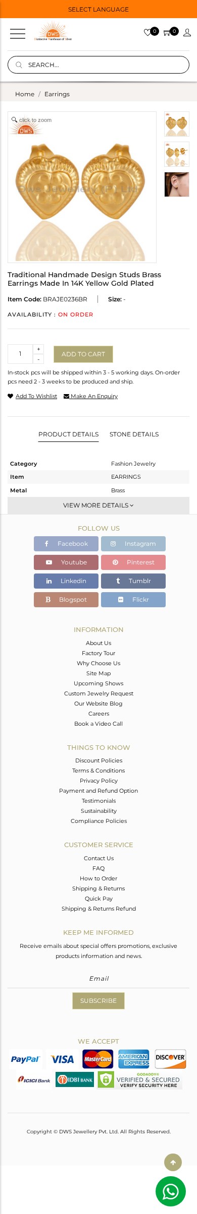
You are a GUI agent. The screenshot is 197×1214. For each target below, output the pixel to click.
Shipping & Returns (98, 888)
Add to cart (83, 354)
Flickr (140, 599)
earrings (57, 94)
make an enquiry (93, 396)
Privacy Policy (99, 780)
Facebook (72, 543)
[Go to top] (173, 1162)
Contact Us (99, 858)
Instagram (139, 543)
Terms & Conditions (98, 770)
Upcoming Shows (98, 683)
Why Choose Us (98, 663)
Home (24, 94)
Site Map (98, 673)
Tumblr (139, 581)
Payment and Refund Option (98, 790)
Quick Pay (99, 898)
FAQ (98, 868)
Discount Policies (98, 760)
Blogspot (72, 599)
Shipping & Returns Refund (99, 908)
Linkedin (72, 581)
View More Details (96, 505)
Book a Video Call (98, 723)
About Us (98, 643)
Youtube (73, 562)
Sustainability (99, 810)
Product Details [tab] (68, 434)
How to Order (98, 878)
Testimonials (99, 800)
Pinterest (140, 562)
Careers (98, 713)
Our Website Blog (98, 703)
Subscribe (98, 1000)
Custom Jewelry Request (98, 693)
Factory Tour (98, 653)
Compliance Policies (99, 820)
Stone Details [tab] (134, 434)
